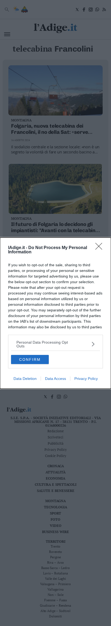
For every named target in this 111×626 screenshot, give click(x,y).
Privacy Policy (86, 378)
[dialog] (55, 313)
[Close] (100, 248)
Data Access (55, 378)
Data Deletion (25, 378)
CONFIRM (30, 359)
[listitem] (55, 344)
